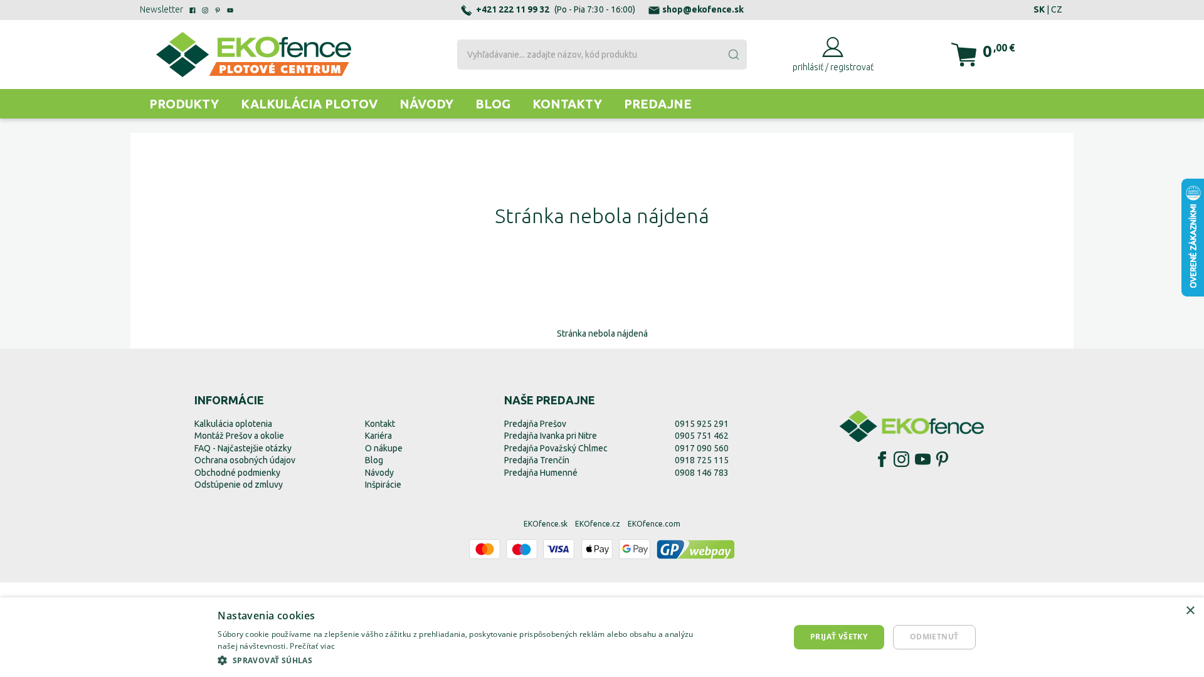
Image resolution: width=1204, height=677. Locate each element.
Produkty (184, 104)
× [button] (1190, 611)
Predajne (658, 104)
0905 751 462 (702, 436)
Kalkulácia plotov (309, 104)
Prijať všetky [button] (838, 636)
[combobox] (601, 54)
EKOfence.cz (597, 524)
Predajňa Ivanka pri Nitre (550, 436)
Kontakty (567, 104)
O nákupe (384, 448)
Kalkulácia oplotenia (233, 424)
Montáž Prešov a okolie (239, 436)
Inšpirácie (383, 485)
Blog (492, 104)
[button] (465, 660)
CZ (1056, 9)
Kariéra (378, 436)
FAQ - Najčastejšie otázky (243, 448)
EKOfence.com (654, 524)
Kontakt (380, 424)
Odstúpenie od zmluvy (238, 485)
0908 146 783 (702, 473)
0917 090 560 (702, 448)
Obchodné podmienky (237, 473)
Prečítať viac (312, 646)
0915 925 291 (702, 424)
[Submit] (733, 54)
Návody (426, 104)
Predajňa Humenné (541, 473)
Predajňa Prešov (535, 424)
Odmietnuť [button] (934, 636)
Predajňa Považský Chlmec (556, 448)
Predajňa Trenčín (536, 460)
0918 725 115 (702, 460)
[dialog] (602, 637)
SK (1039, 9)
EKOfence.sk (546, 524)
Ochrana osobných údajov (244, 460)
